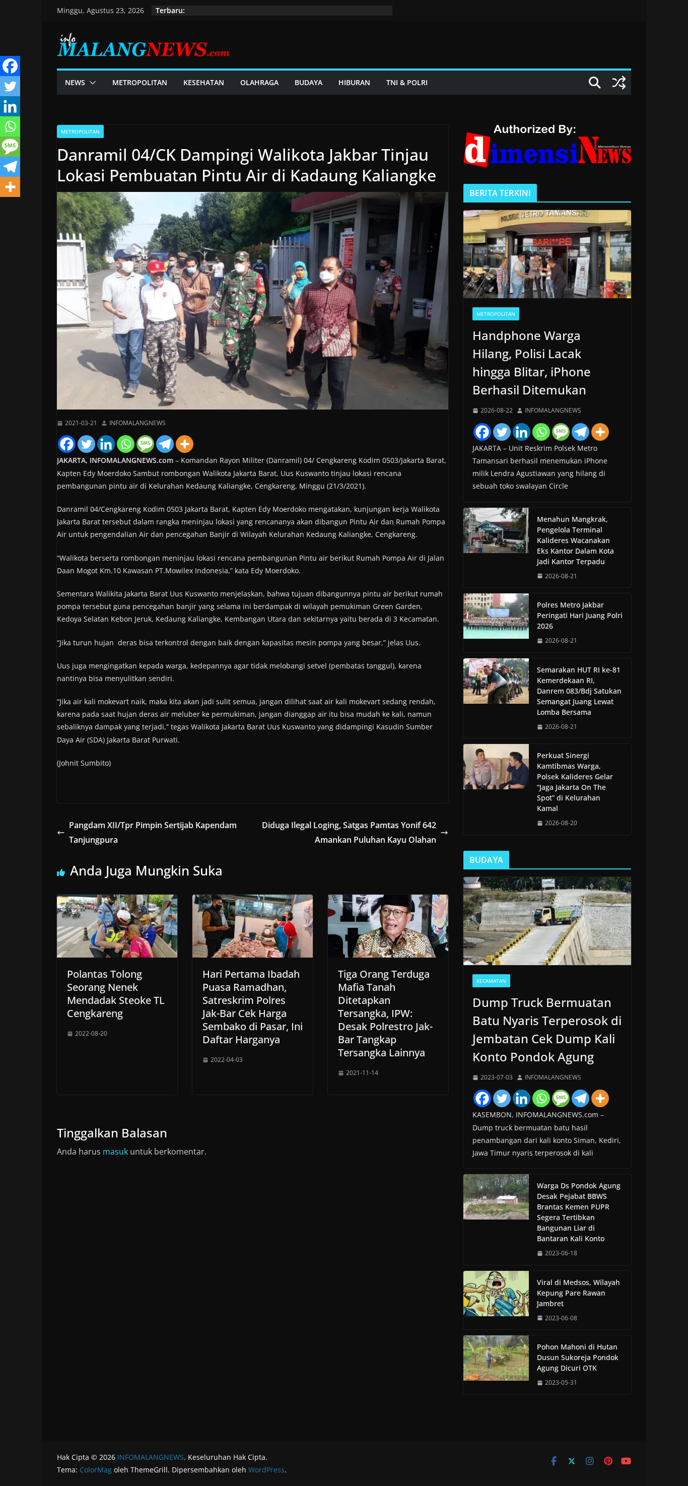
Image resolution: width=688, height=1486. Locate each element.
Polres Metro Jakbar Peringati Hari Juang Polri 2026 (580, 615)
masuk (115, 1151)
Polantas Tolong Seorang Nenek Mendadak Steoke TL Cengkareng (116, 993)
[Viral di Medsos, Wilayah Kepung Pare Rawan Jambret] (496, 1300)
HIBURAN (354, 82)
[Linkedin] (106, 444)
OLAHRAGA (259, 82)
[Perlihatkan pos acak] (619, 83)
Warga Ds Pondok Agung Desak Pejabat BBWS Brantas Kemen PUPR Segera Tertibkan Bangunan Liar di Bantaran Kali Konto (579, 1212)
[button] (90, 83)
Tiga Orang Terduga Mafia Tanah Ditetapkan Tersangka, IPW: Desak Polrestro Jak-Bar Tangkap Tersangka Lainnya (385, 1013)
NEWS (75, 82)
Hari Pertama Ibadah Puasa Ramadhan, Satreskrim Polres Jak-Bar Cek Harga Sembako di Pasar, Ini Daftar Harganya (252, 1006)
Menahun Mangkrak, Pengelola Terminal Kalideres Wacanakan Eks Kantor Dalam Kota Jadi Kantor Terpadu (575, 540)
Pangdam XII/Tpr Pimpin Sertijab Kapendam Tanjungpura (153, 832)
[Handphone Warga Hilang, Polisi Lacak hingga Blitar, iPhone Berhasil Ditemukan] (547, 254)
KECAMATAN (491, 980)
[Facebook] (67, 444)
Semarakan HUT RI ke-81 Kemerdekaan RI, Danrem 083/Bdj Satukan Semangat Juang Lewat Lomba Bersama (579, 691)
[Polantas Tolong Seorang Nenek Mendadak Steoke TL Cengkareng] (117, 901)
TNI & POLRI (407, 82)
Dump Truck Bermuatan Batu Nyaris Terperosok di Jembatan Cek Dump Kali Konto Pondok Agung (547, 1029)
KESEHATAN (203, 82)
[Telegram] (165, 444)
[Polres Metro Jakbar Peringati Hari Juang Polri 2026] (496, 622)
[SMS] (145, 444)
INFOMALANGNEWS (137, 423)
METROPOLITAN (139, 82)
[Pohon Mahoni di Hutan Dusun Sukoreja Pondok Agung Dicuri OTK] (496, 1364)
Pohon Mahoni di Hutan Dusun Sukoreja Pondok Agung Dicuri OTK (577, 1357)
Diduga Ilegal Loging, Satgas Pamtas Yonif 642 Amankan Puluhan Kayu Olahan (349, 832)
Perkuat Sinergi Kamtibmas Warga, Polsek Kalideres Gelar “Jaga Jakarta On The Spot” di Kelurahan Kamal (575, 782)
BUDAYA (308, 82)
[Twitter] (86, 444)
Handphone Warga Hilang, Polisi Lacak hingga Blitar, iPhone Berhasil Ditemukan (531, 362)
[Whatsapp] (125, 444)
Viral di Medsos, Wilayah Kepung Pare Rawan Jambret (578, 1292)
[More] (184, 444)
